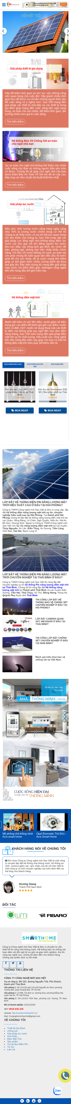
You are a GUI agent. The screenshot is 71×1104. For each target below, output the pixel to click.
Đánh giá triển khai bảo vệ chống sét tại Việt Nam (50, 658)
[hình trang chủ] (35, 32)
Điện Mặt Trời (14, 1039)
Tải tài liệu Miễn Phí (17, 1044)
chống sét (12, 1031)
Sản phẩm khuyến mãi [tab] (35, 365)
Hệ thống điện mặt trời (26, 297)
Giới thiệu (12, 1036)
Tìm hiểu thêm (15, 121)
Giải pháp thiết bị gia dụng (26, 68)
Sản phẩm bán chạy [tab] (13, 364)
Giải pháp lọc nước (22, 204)
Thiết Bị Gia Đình (16, 1028)
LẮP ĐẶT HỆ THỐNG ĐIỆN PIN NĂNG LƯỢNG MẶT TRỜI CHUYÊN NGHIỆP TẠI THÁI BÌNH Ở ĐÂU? (34, 576)
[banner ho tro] (35, 740)
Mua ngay (21, 410)
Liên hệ (11, 1049)
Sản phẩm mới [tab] (57, 364)
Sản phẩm (12, 1041)
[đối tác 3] (53, 915)
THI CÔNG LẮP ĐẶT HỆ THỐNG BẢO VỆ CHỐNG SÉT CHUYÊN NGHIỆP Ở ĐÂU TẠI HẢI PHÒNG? (52, 603)
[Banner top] (46, 4)
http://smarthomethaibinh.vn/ (24, 1013)
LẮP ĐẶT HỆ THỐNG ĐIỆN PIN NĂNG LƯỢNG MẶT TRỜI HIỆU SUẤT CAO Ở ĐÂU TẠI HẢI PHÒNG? (34, 504)
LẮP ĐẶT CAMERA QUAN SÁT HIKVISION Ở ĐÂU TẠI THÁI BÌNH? (50, 621)
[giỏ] (64, 1101)
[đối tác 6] (17, 915)
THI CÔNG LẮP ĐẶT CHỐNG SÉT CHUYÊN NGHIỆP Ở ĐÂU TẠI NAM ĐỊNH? (52, 640)
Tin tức (10, 1047)
